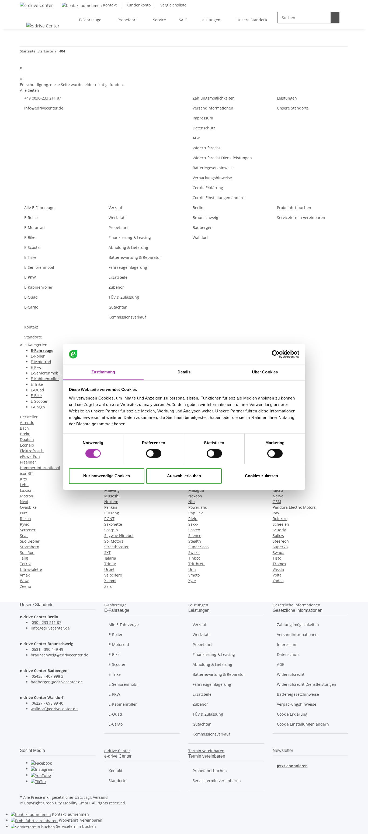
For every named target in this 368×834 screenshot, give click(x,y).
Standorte (33, 337)
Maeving (112, 490)
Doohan (27, 439)
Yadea (278, 580)
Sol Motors (113, 541)
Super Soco (198, 546)
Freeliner (28, 462)
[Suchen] (335, 17)
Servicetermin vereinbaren (301, 217)
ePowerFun (30, 456)
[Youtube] (41, 775)
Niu (191, 501)
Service (75, 826)
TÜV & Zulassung (124, 297)
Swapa (278, 552)
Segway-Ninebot (119, 535)
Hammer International (40, 467)
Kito (23, 479)
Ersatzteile (118, 277)
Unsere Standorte (293, 108)
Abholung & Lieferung (128, 247)
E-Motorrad (34, 227)
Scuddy (279, 529)
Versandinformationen (213, 108)
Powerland (197, 507)
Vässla (278, 569)
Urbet (109, 569)
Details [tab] (184, 372)
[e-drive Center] (36, 5)
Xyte (192, 580)
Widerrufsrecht (206, 147)
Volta (277, 575)
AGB (196, 137)
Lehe (24, 484)
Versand (100, 797)
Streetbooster (116, 546)
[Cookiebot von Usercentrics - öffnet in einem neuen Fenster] (275, 354)
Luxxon (26, 490)
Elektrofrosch (32, 450)
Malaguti (196, 490)
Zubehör (116, 287)
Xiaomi (110, 580)
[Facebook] (41, 762)
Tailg (24, 558)
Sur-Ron (27, 552)
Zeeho (25, 586)
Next (24, 501)
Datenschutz (204, 127)
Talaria (110, 558)
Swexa (194, 552)
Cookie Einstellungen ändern (219, 197)
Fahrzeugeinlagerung (128, 267)
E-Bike (29, 237)
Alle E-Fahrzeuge (39, 207)
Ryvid (25, 524)
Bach (24, 428)
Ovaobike (28, 507)
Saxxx (193, 524)
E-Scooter (32, 247)
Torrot (25, 563)
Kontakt (109, 5)
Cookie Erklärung (208, 187)
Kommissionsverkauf (127, 317)
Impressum (203, 118)
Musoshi (112, 496)
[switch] (153, 453)
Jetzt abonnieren (292, 765)
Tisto (277, 558)
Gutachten (118, 307)
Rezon (25, 518)
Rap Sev (195, 512)
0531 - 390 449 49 (47, 649)
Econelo (27, 445)
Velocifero (113, 575)
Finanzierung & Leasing (130, 237)
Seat (24, 535)
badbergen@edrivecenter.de (57, 681)
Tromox (279, 563)
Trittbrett (196, 563)
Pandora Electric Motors (294, 507)
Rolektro (280, 518)
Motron (26, 496)
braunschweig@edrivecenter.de (59, 655)
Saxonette (113, 524)
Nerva (278, 496)
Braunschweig (205, 217)
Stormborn (29, 546)
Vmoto (194, 575)
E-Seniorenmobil (39, 267)
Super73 (280, 546)
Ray (276, 512)
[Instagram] (42, 768)
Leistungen (287, 98)
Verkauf (115, 207)
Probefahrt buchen (294, 207)
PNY (23, 512)
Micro (278, 490)
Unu (192, 569)
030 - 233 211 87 (46, 622)
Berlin (198, 207)
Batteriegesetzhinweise (214, 167)
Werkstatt (117, 217)
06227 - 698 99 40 (47, 703)
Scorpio (111, 529)
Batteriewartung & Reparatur (135, 257)
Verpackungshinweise (212, 177)
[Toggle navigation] (26, 15)
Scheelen (281, 524)
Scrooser (28, 529)
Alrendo (27, 422)
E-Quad (31, 297)
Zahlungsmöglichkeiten (214, 98)
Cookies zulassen (261, 475)
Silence (194, 535)
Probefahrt (118, 227)
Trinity (110, 563)
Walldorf (200, 237)
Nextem (111, 501)
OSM (277, 501)
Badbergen (203, 227)
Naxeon (195, 496)
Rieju (192, 518)
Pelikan (110, 507)
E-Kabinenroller (38, 287)
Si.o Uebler (30, 541)
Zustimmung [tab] (103, 372)
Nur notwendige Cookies (106, 475)
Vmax (25, 575)
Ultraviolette (31, 569)
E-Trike (30, 257)
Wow (24, 580)
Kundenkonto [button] (138, 5)
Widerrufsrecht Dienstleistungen (222, 157)
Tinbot (194, 558)
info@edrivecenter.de (43, 108)
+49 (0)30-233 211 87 (42, 98)
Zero (108, 586)
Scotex (194, 529)
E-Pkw (36, 367)
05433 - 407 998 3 (47, 676)
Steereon (281, 541)
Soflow (278, 535)
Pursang (111, 512)
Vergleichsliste (172, 5)
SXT (107, 552)
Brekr (25, 433)
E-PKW (30, 277)
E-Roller (31, 217)
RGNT (109, 518)
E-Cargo (31, 307)
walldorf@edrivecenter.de (54, 708)
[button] (115, 604)
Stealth (194, 541)
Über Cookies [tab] (265, 372)
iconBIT (26, 473)
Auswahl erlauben (184, 475)
